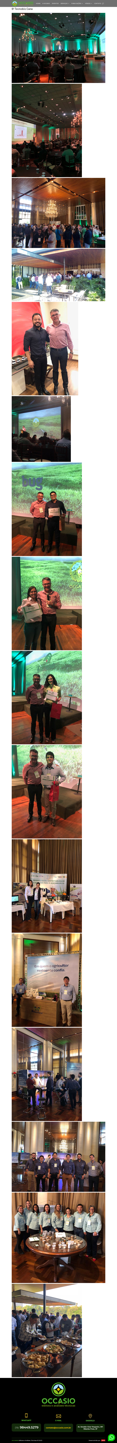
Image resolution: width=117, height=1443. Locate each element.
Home (38, 3)
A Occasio (46, 3)
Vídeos (87, 3)
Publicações (76, 3)
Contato (97, 3)
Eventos (55, 3)
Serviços (64, 3)
